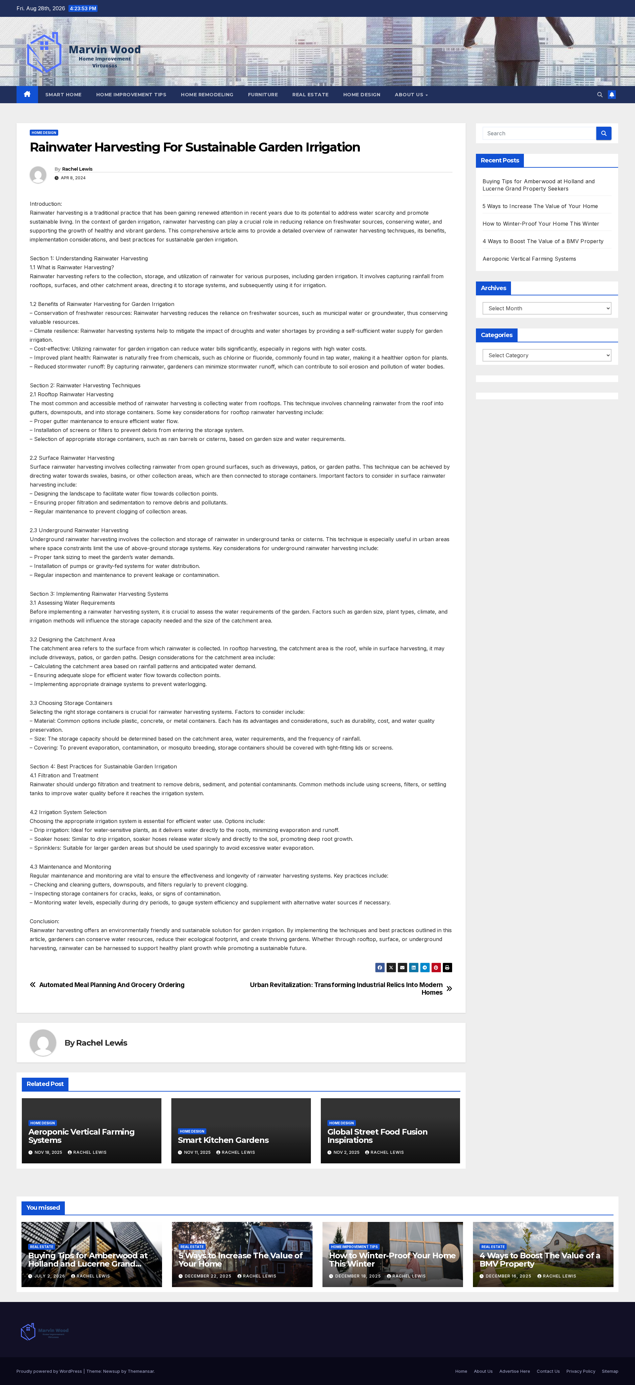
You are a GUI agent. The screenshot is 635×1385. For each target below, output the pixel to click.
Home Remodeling (207, 95)
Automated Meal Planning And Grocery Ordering (112, 985)
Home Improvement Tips (131, 95)
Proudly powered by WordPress (50, 1371)
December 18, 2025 (358, 1276)
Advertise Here (514, 1371)
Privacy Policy (581, 1371)
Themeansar (141, 1371)
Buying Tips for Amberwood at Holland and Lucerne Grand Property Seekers (87, 1264)
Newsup (111, 1371)
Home (461, 1371)
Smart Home (63, 95)
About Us (410, 95)
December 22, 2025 (209, 1276)
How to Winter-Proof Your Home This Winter (541, 223)
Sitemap (610, 1371)
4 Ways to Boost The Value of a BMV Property (543, 241)
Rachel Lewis (77, 169)
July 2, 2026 (50, 1276)
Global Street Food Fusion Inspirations (377, 1136)
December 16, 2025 (509, 1276)
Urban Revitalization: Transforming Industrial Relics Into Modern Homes (346, 988)
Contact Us (548, 1371)
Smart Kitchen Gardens (223, 1140)
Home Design (362, 95)
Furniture (263, 95)
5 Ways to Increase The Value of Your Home (540, 206)
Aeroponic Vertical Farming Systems (81, 1136)
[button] (600, 94)
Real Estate (310, 95)
